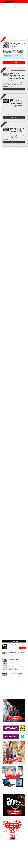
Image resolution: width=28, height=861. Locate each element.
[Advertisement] (14, 18)
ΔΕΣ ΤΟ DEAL (14, 62)
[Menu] (1, 1)
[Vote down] (8, 40)
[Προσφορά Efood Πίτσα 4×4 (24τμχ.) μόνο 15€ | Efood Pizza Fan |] (6, 128)
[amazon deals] (14, 805)
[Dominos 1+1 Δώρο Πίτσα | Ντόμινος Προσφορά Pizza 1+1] (6, 43)
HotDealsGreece (5, 86)
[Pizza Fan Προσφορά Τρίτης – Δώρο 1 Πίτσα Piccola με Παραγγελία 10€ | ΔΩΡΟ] (6, 73)
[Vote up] (10, 40)
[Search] (26, 1)
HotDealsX (4, 114)
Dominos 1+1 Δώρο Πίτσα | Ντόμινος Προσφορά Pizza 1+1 (17, 44)
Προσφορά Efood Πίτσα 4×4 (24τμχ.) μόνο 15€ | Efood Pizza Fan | (17, 130)
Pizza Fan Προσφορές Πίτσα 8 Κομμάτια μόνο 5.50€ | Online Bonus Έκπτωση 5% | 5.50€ (16, 103)
